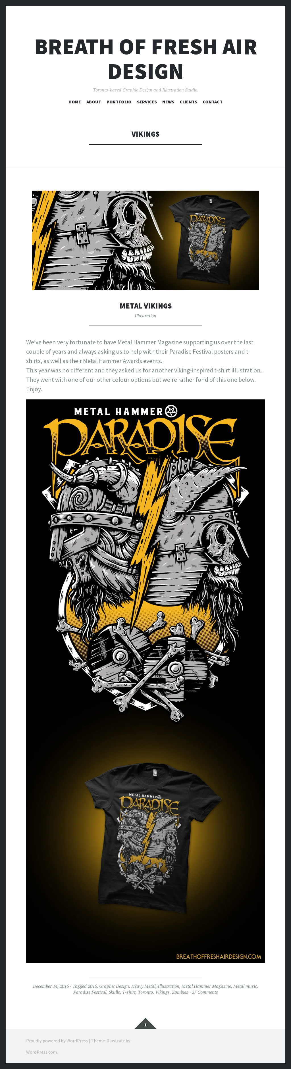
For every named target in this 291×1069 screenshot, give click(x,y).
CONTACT (213, 102)
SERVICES (147, 102)
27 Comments (205, 992)
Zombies (180, 992)
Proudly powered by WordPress (57, 1040)
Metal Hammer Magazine (206, 986)
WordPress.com (41, 1052)
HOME (74, 102)
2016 (92, 986)
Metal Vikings (146, 306)
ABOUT (93, 102)
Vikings (162, 992)
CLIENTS (188, 102)
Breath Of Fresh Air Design (145, 59)
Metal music (245, 986)
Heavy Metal (143, 986)
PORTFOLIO (119, 102)
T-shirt (129, 992)
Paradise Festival (89, 992)
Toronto (145, 992)
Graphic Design (114, 986)
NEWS (168, 102)
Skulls (114, 992)
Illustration (145, 315)
